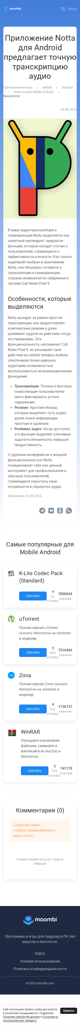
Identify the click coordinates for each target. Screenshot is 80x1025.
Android (67, 87)
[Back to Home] (12, 9)
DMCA (40, 954)
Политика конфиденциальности (40, 969)
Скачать (33, 596)
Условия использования (40, 961)
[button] (69, 9)
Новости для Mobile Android (33, 92)
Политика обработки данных (21, 1016)
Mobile (47, 87)
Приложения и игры (17, 87)
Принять (68, 1010)
